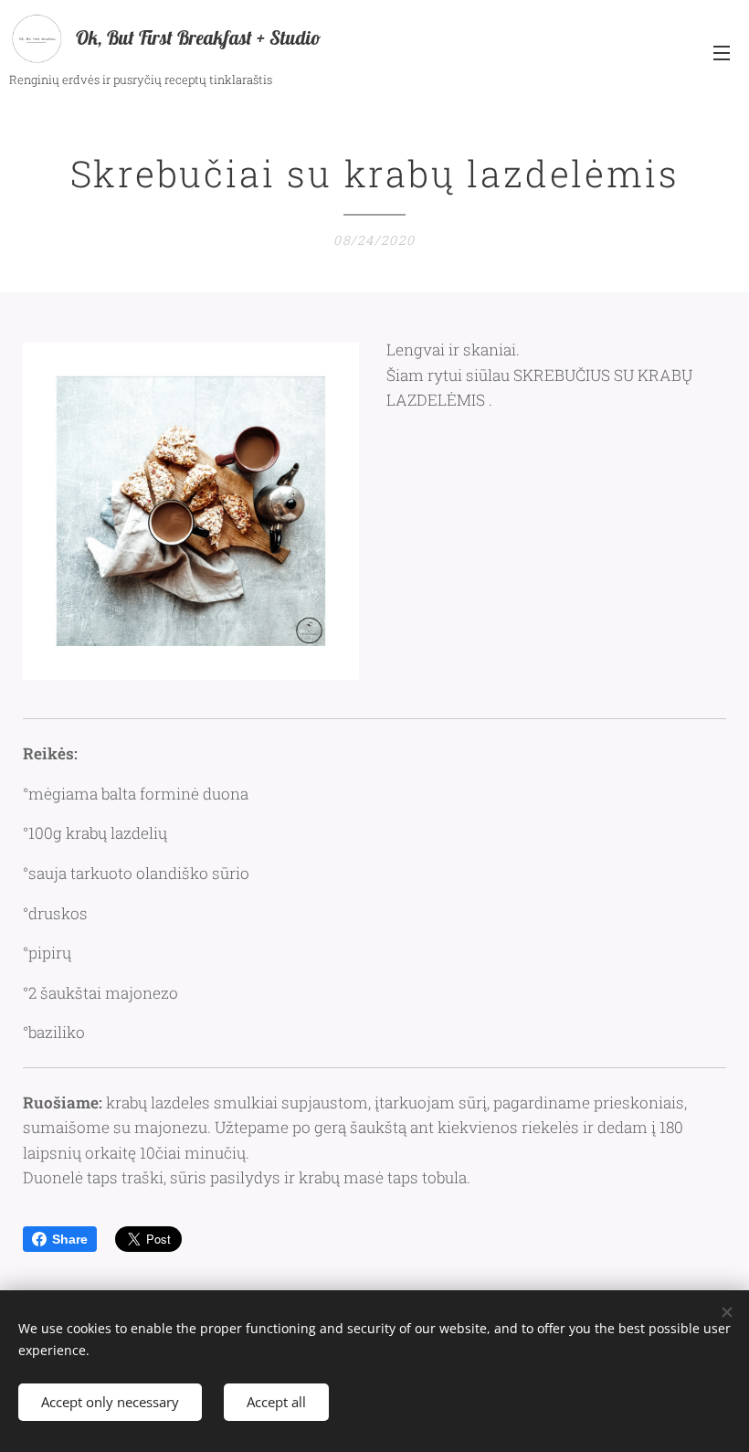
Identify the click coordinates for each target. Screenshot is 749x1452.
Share (70, 1239)
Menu (721, 52)
